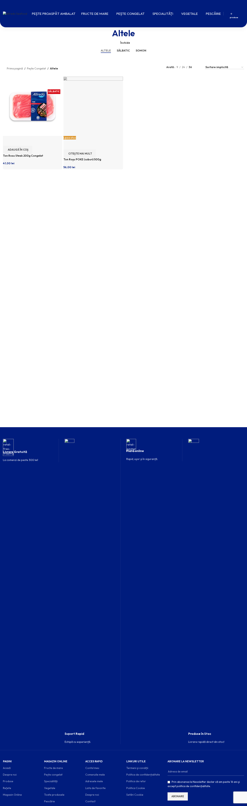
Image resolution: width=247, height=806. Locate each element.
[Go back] (107, 33)
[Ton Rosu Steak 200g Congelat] (32, 106)
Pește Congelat (36, 68)
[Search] (225, 14)
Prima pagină (15, 68)
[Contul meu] (238, 14)
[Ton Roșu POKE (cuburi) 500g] (93, 106)
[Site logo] (15, 13)
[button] (17, 150)
